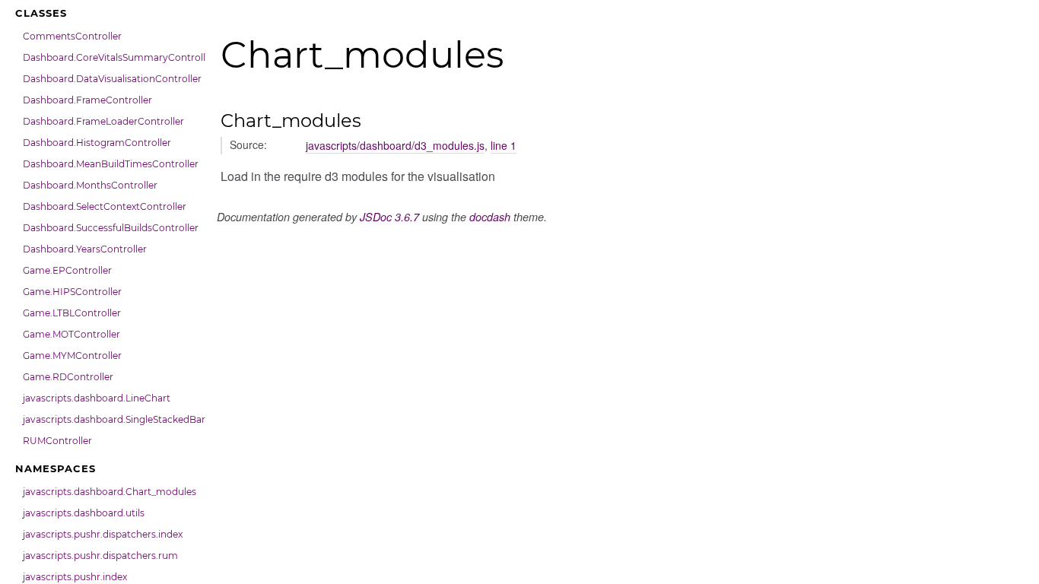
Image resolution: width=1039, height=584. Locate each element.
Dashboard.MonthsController (90, 185)
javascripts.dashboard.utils (84, 513)
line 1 (503, 145)
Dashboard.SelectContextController (104, 206)
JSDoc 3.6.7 (389, 216)
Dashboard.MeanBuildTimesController (110, 164)
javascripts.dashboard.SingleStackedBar (110, 419)
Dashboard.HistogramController (97, 142)
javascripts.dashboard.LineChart (96, 398)
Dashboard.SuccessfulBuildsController (110, 227)
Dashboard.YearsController (85, 249)
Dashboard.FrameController (87, 100)
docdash (489, 216)
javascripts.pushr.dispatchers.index (103, 534)
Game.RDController (68, 376)
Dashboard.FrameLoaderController (103, 121)
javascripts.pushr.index (75, 576)
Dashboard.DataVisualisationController (110, 78)
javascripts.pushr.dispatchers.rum (100, 555)
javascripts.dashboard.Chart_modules (109, 491)
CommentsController (72, 36)
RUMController (57, 440)
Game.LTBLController (72, 313)
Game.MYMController (72, 355)
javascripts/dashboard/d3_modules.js (395, 145)
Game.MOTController (71, 334)
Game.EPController (67, 270)
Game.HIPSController (72, 291)
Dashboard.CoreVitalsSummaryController (110, 57)
